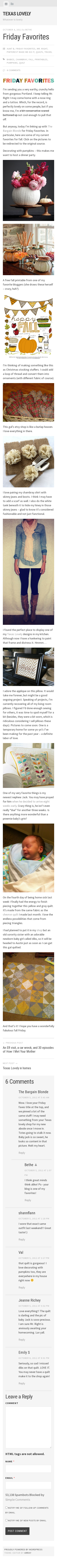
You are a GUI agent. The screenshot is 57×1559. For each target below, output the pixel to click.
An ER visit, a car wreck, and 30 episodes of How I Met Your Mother (28, 1047)
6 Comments (14, 70)
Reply (22, 1153)
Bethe (28, 29)
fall (31, 59)
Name (9, 1461)
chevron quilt (10, 914)
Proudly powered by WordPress (23, 1549)
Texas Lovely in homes (17, 1066)
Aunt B (10, 48)
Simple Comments (17, 1499)
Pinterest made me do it (21, 52)
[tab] (6, 4)
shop (39, 930)
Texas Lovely (17, 14)
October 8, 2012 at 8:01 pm (34, 1358)
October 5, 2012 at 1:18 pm (34, 1218)
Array (27, 1552)
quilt (22, 62)
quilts (39, 52)
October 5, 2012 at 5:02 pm (34, 1305)
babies (10, 59)
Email (10, 1477)
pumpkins (12, 62)
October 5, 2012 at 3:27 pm (34, 1258)
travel (48, 52)
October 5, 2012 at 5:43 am (34, 1097)
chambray (21, 59)
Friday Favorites (25, 48)
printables (41, 59)
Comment (11, 1403)
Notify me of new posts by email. (27, 1520)
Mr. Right (42, 48)
